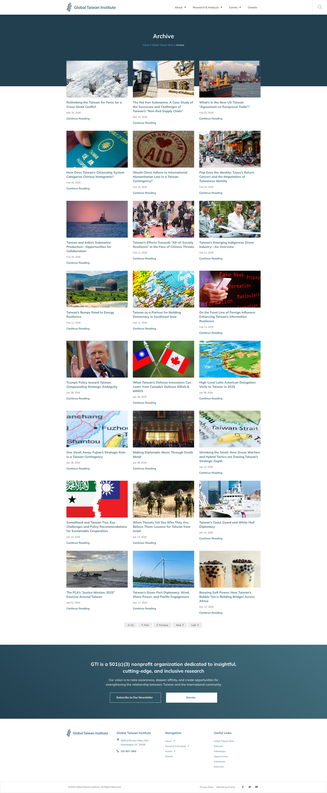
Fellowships (219, 751)
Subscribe (219, 766)
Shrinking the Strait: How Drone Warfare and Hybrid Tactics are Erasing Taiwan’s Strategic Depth (229, 456)
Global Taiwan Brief (162, 45)
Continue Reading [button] (78, 118)
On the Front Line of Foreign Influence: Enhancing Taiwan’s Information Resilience (227, 316)
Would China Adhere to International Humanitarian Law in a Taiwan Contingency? (160, 176)
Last (193, 625)
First (146, 625)
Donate (252, 7)
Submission (219, 761)
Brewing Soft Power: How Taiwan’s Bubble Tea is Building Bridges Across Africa (227, 596)
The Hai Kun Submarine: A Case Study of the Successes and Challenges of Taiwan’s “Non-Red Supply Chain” (163, 106)
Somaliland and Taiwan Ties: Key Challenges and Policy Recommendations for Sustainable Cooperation (96, 526)
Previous (163, 625)
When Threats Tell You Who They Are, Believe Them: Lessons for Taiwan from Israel (161, 526)
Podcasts (218, 746)
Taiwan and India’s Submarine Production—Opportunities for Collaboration (88, 247)
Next (178, 625)
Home (146, 45)
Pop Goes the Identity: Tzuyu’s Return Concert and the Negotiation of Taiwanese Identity (226, 176)
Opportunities (221, 756)
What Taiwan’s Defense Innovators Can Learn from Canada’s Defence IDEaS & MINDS (162, 386)
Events (233, 7)
